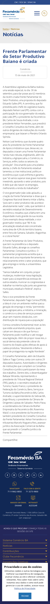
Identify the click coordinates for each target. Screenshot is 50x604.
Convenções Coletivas (15, 562)
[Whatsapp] (20, 475)
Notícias (7, 545)
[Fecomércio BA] (14, 13)
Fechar (25, 596)
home (6, 29)
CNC (16, 2)
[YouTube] (34, 475)
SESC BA (22, 2)
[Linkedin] (40, 475)
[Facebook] (7, 475)
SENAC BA (32, 2)
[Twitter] (27, 475)
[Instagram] (14, 475)
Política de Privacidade (24, 588)
